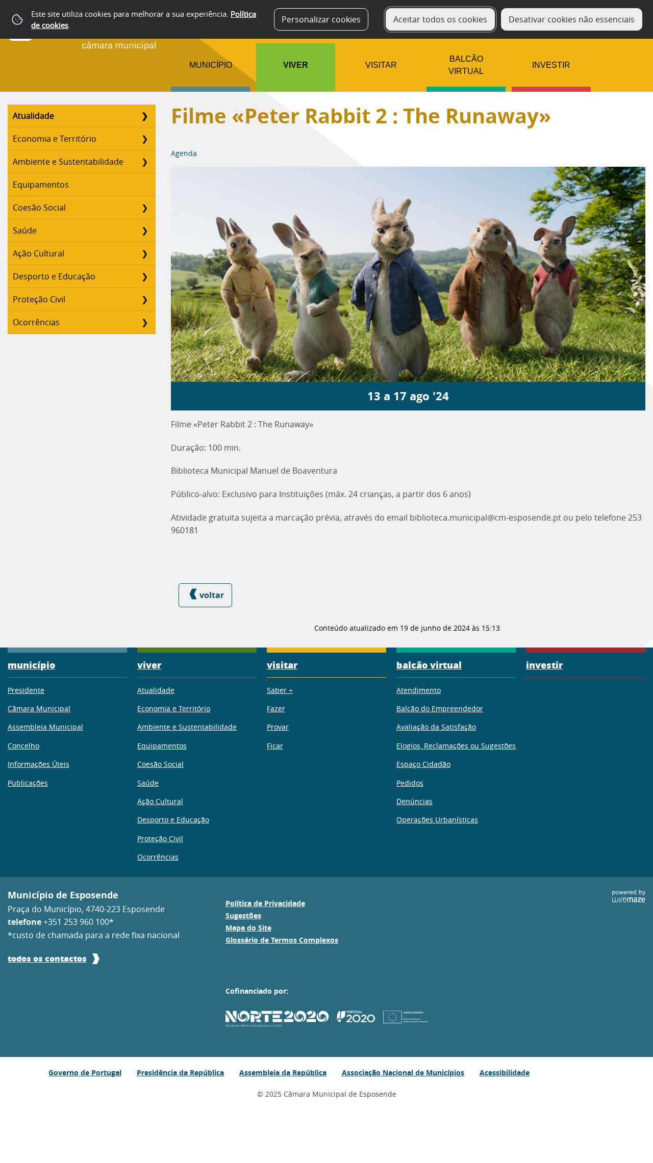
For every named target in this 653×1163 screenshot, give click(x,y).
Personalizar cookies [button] (321, 19)
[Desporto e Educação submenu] (144, 276)
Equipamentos (41, 184)
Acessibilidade (505, 1072)
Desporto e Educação (54, 276)
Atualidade (33, 115)
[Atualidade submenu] (144, 116)
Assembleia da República (282, 1072)
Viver (295, 65)
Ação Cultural (38, 253)
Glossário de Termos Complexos (281, 940)
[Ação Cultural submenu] (144, 253)
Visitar (381, 65)
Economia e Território (54, 138)
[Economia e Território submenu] (144, 138)
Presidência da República (180, 1072)
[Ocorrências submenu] (144, 322)
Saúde (25, 230)
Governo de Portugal (84, 1072)
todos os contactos (47, 958)
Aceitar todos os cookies (440, 19)
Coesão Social (39, 207)
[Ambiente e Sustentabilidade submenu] (144, 161)
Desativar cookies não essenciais (572, 19)
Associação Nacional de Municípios (403, 1072)
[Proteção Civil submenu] (144, 299)
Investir (551, 65)
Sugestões (243, 916)
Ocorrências (36, 322)
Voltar (211, 595)
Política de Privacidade (265, 903)
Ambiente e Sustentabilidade (68, 161)
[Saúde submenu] (144, 230)
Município (210, 65)
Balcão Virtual (466, 65)
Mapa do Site (248, 928)
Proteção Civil (39, 299)
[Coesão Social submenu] (144, 207)
